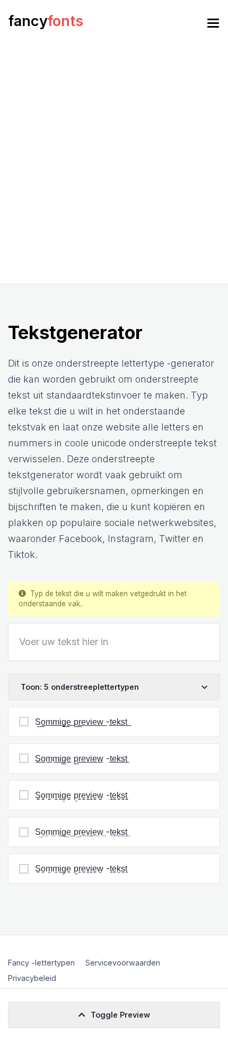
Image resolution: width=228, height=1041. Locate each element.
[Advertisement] (114, 164)
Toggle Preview (120, 1014)
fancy (45, 21)
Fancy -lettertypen (41, 962)
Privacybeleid (32, 978)
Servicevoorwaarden (122, 962)
